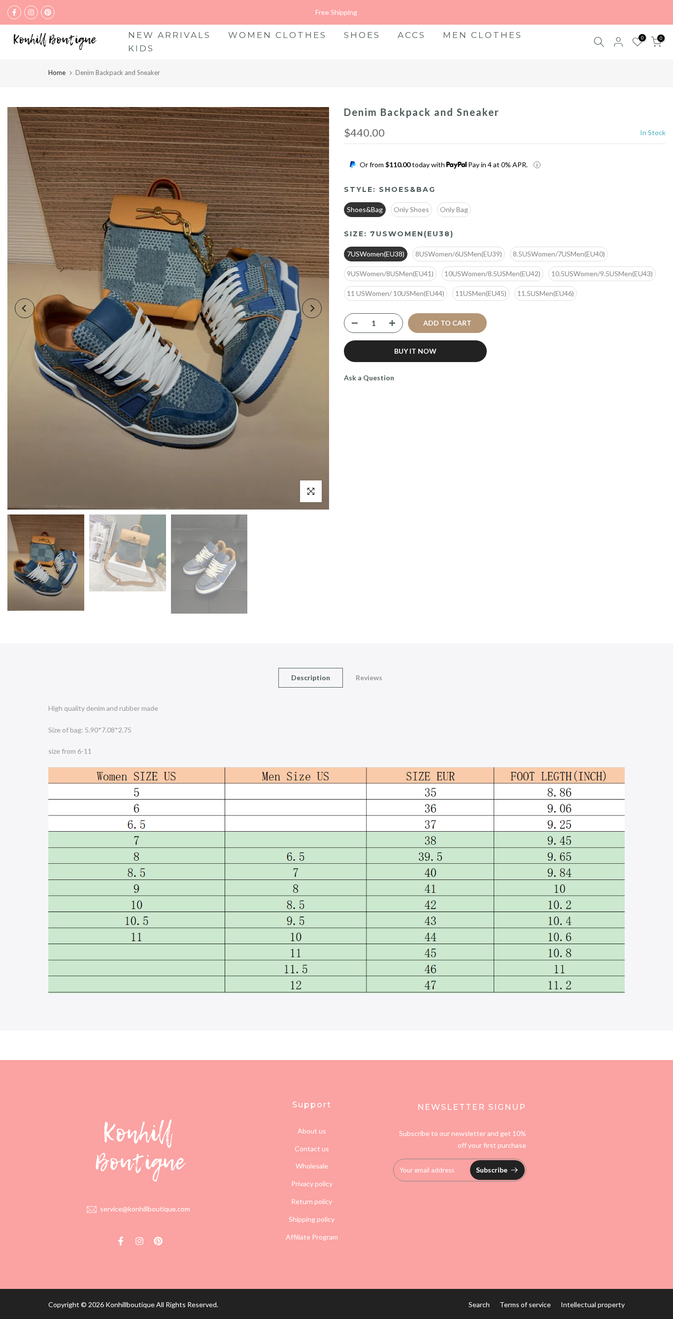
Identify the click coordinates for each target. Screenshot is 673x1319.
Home (57, 72)
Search (479, 1304)
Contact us (312, 1148)
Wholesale (312, 1166)
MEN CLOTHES (482, 35)
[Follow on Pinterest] (48, 12)
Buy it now (415, 351)
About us (312, 1131)
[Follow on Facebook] (14, 12)
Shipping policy (312, 1219)
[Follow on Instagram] (31, 12)
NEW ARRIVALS (169, 35)
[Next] (312, 308)
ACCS (412, 35)
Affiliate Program (312, 1237)
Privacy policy (312, 1183)
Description (310, 677)
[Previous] (24, 308)
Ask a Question (369, 377)
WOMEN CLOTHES (277, 35)
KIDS (141, 48)
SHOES (362, 35)
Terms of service (525, 1304)
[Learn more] (537, 164)
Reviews (369, 677)
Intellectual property (593, 1304)
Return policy (311, 1201)
